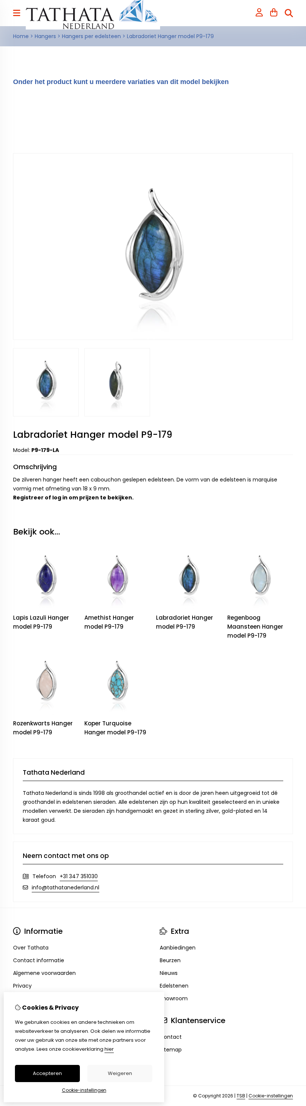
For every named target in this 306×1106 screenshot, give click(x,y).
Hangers (45, 36)
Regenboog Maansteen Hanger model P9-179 (255, 626)
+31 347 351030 (79, 876)
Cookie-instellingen (271, 1096)
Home (21, 36)
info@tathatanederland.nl (65, 887)
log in (60, 497)
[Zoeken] (289, 13)
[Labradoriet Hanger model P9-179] (153, 338)
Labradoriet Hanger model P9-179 (170, 36)
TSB (241, 1096)
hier (109, 1049)
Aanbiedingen (178, 947)
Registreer (28, 497)
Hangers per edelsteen (91, 36)
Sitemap (171, 1049)
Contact (171, 1037)
